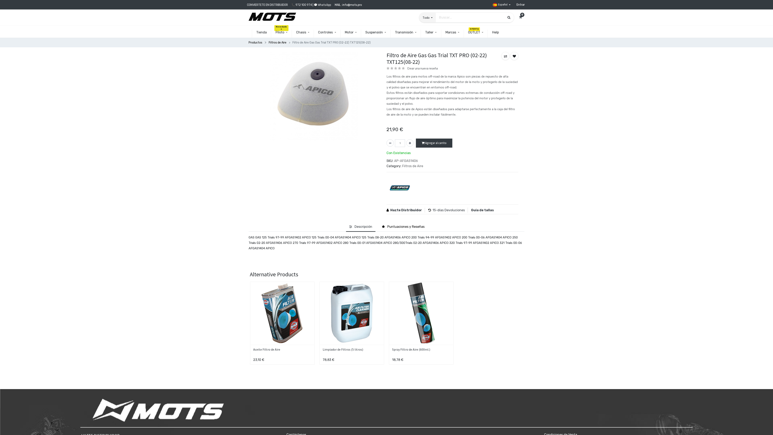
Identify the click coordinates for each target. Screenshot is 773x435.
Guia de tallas (482, 210)
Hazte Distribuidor (406, 210)
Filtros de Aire (277, 42)
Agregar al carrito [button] (435, 143)
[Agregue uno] (409, 143)
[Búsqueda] (509, 17)
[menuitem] (261, 32)
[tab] (360, 227)
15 (434, 210)
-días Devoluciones (450, 210)
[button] (427, 17)
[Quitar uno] (390, 143)
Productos (255, 42)
